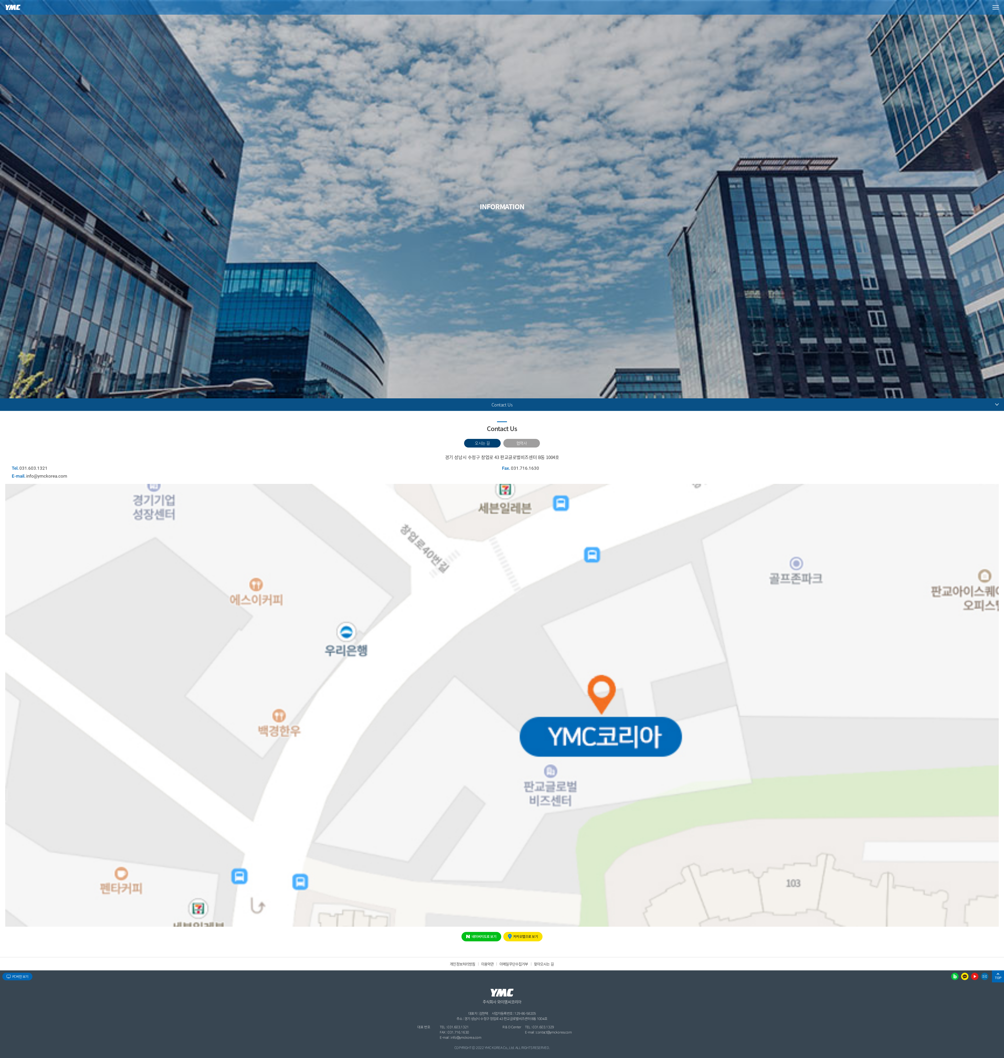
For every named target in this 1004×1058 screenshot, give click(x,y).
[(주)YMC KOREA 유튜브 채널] (974, 976)
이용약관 (487, 963)
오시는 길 (482, 443)
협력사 (521, 443)
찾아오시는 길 (544, 963)
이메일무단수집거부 (513, 963)
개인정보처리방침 (462, 963)
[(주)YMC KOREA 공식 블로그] (955, 976)
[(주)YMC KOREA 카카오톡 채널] (964, 976)
